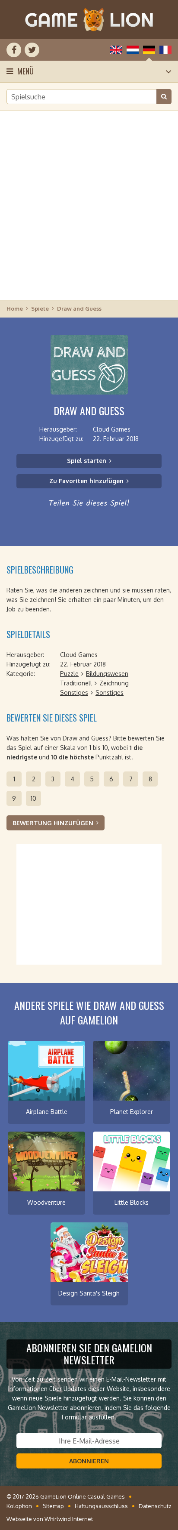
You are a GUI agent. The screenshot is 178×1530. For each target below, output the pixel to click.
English (116, 50)
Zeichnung (114, 683)
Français (165, 50)
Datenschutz (155, 1505)
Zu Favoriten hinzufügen (86, 480)
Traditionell (76, 683)
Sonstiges (74, 692)
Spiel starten (86, 460)
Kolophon (19, 1505)
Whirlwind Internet (68, 1518)
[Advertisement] (89, 204)
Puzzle (69, 673)
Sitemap (53, 1505)
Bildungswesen (107, 673)
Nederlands (133, 50)
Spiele (40, 308)
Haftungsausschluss (101, 1505)
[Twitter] (32, 50)
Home (14, 308)
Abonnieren (89, 1461)
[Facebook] (13, 50)
